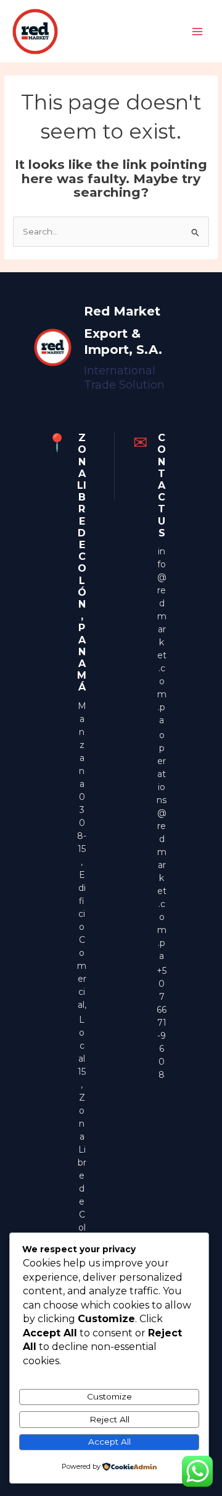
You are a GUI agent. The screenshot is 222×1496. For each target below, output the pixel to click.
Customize (109, 1396)
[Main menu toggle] (197, 31)
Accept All (109, 1442)
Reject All (109, 1419)
